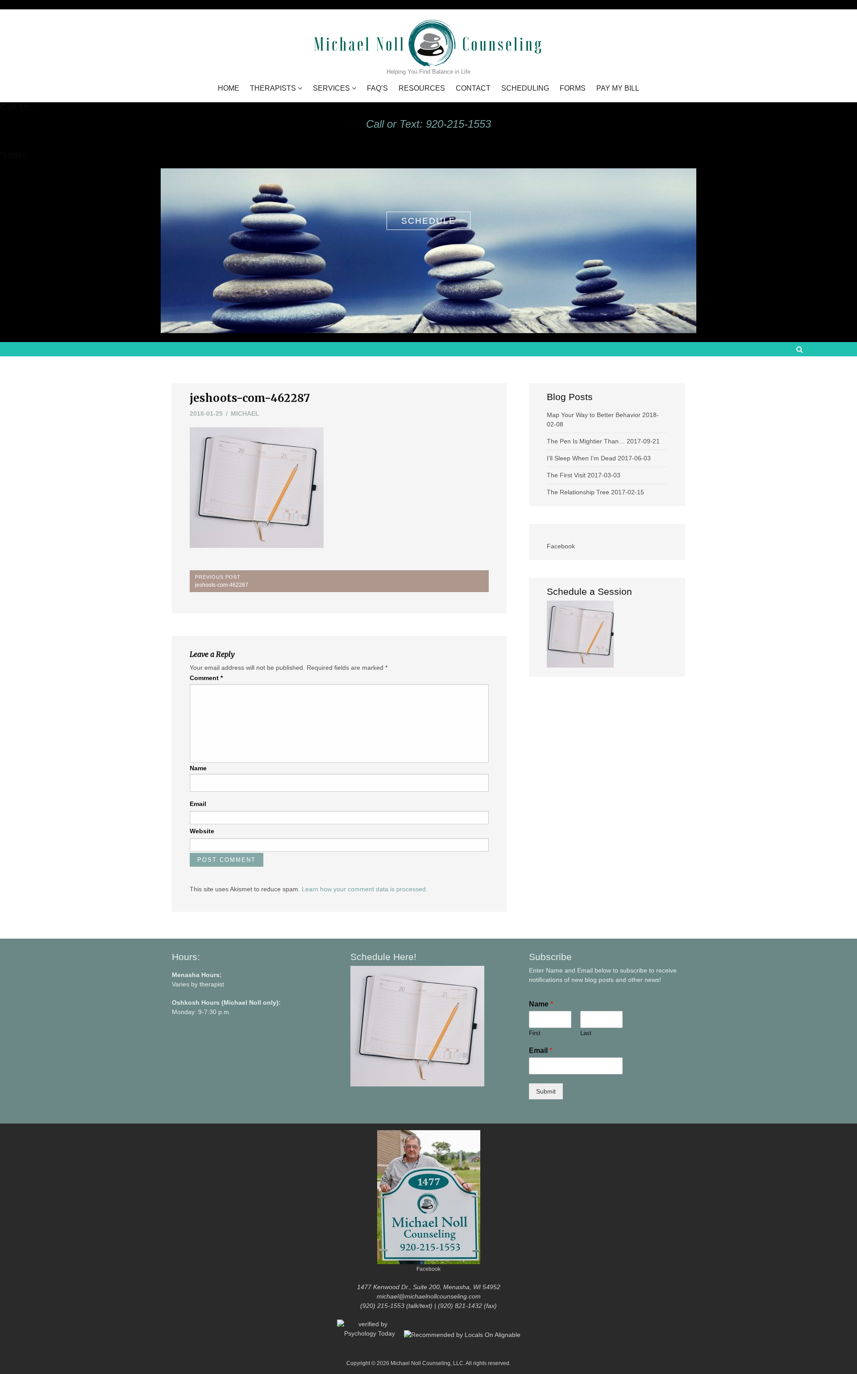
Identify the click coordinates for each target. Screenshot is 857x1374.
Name (198, 768)
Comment (206, 677)
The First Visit (566, 475)
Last (585, 1033)
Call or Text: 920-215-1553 (428, 124)
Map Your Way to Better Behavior (594, 414)
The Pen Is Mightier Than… (586, 441)
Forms (573, 88)
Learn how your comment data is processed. (365, 889)
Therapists (273, 88)
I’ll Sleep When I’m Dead (581, 458)
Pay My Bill (617, 88)
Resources (422, 88)
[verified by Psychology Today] (370, 1334)
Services (331, 88)
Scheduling (525, 88)
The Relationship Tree (578, 492)
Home (228, 88)
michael (245, 413)
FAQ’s (377, 88)
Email (198, 803)
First (535, 1033)
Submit (546, 1091)
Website (202, 831)
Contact (473, 88)
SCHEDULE (428, 221)
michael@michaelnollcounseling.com (429, 1296)
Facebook (561, 546)
